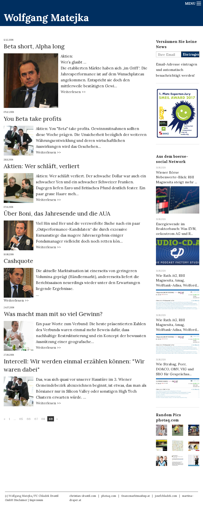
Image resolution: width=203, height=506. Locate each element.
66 (29, 419)
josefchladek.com (166, 496)
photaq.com (108, 496)
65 (21, 419)
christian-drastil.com (82, 496)
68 (43, 419)
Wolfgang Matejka (46, 17)
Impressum (36, 500)
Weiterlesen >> (73, 92)
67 (36, 419)
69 (51, 419)
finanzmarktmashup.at (135, 496)
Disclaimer (20, 500)
